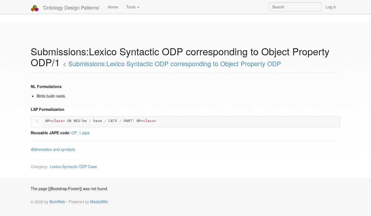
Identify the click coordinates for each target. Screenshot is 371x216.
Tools (131, 7)
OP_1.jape (80, 132)
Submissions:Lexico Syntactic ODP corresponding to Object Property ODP (174, 63)
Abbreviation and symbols (53, 149)
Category (38, 166)
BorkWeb (57, 201)
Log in (331, 7)
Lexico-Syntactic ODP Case (73, 166)
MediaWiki (99, 201)
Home (113, 7)
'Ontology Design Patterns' (70, 7)
